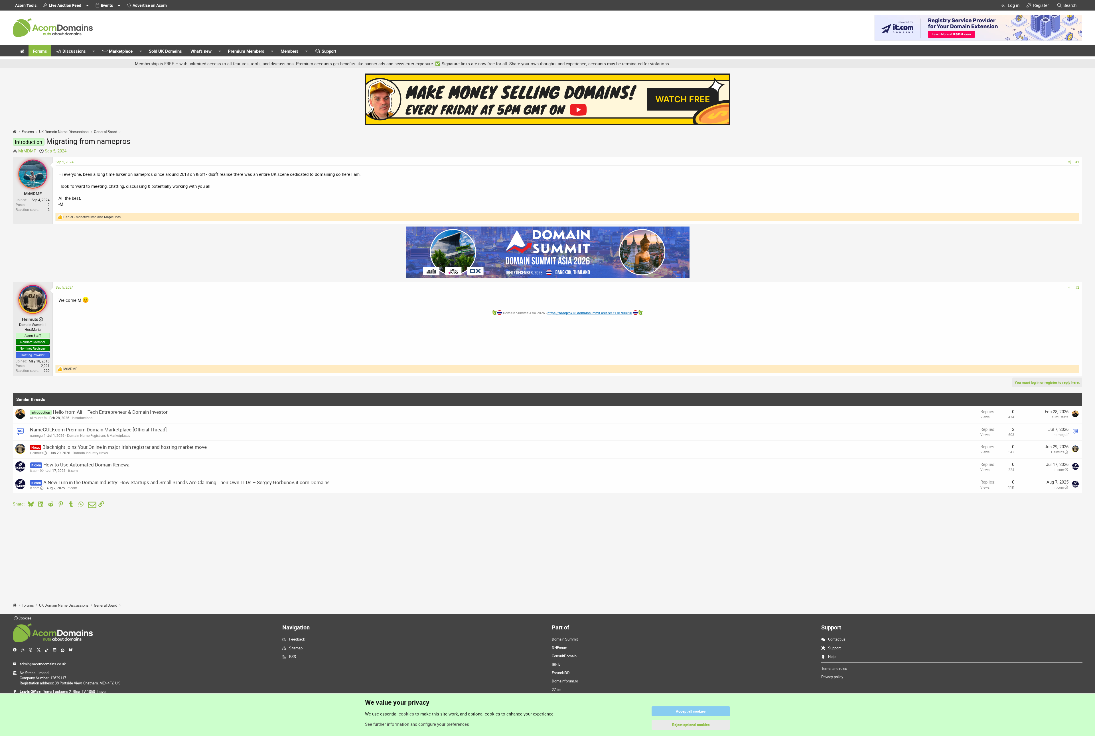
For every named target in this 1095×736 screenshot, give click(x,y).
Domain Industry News (90, 452)
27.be (556, 689)
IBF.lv (556, 664)
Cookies (25, 618)
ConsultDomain (564, 655)
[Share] (1069, 162)
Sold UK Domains (165, 51)
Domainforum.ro (565, 681)
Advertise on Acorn (150, 5)
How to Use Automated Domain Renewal (87, 464)
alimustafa (38, 417)
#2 (1077, 287)
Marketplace (121, 51)
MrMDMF (27, 151)
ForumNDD (561, 672)
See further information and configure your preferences (417, 724)
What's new (201, 51)
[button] (94, 51)
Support (329, 51)
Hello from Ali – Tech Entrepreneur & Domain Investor (110, 412)
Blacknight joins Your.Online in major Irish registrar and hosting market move (124, 447)
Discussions (74, 51)
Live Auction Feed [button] (65, 5)
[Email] (91, 505)
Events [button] (107, 5)
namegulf (37, 435)
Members (290, 51)
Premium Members (246, 51)
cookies (406, 714)
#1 (1077, 162)
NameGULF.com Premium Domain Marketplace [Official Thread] (98, 429)
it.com (35, 470)
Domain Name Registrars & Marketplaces (98, 435)
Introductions (82, 417)
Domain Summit (565, 639)
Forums (40, 51)
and (92, 217)
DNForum (559, 647)
